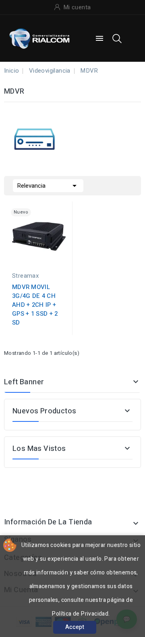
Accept (74, 627)
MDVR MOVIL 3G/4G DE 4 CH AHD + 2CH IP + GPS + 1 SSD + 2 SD (35, 305)
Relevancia (48, 186)
